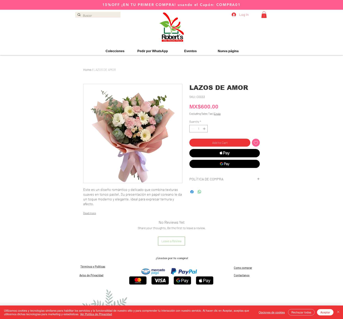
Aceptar (325, 312)
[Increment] (204, 128)
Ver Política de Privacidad (96, 314)
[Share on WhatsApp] (199, 191)
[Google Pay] (224, 164)
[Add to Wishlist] (256, 143)
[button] (264, 14)
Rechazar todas (301, 312)
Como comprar (243, 267)
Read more (89, 213)
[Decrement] (192, 128)
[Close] (338, 312)
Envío (217, 113)
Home (87, 69)
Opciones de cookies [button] (272, 312)
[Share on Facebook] (192, 191)
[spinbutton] (198, 128)
